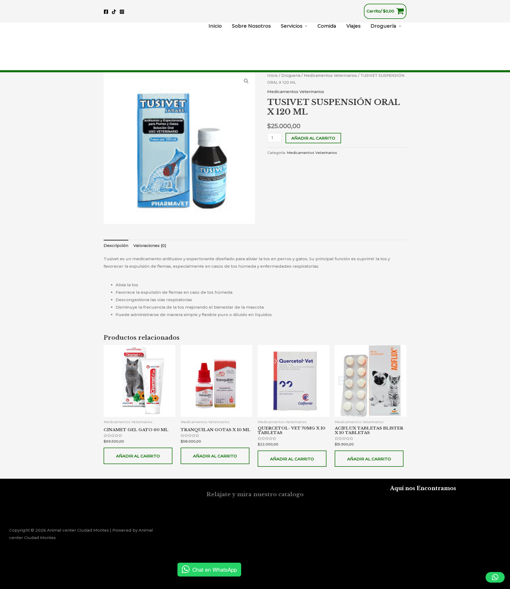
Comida (326, 26)
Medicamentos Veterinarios (330, 75)
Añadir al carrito (313, 138)
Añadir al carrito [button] (138, 455)
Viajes (353, 26)
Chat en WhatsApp (214, 569)
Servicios (291, 26)
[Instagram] (122, 11)
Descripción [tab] (116, 245)
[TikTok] (114, 11)
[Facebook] (106, 11)
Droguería (383, 26)
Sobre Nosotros (251, 26)
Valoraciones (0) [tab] (149, 245)
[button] (246, 81)
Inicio (215, 26)
